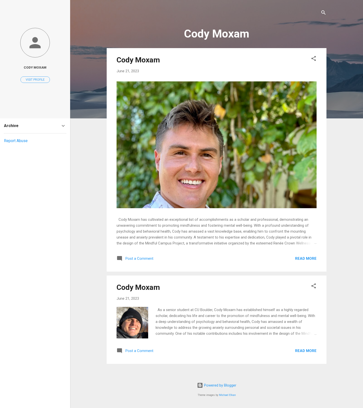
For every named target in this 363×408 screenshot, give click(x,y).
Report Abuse (16, 140)
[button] (314, 59)
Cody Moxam (138, 60)
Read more (306, 258)
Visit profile (35, 79)
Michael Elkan (227, 395)
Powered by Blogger (219, 385)
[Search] (323, 13)
